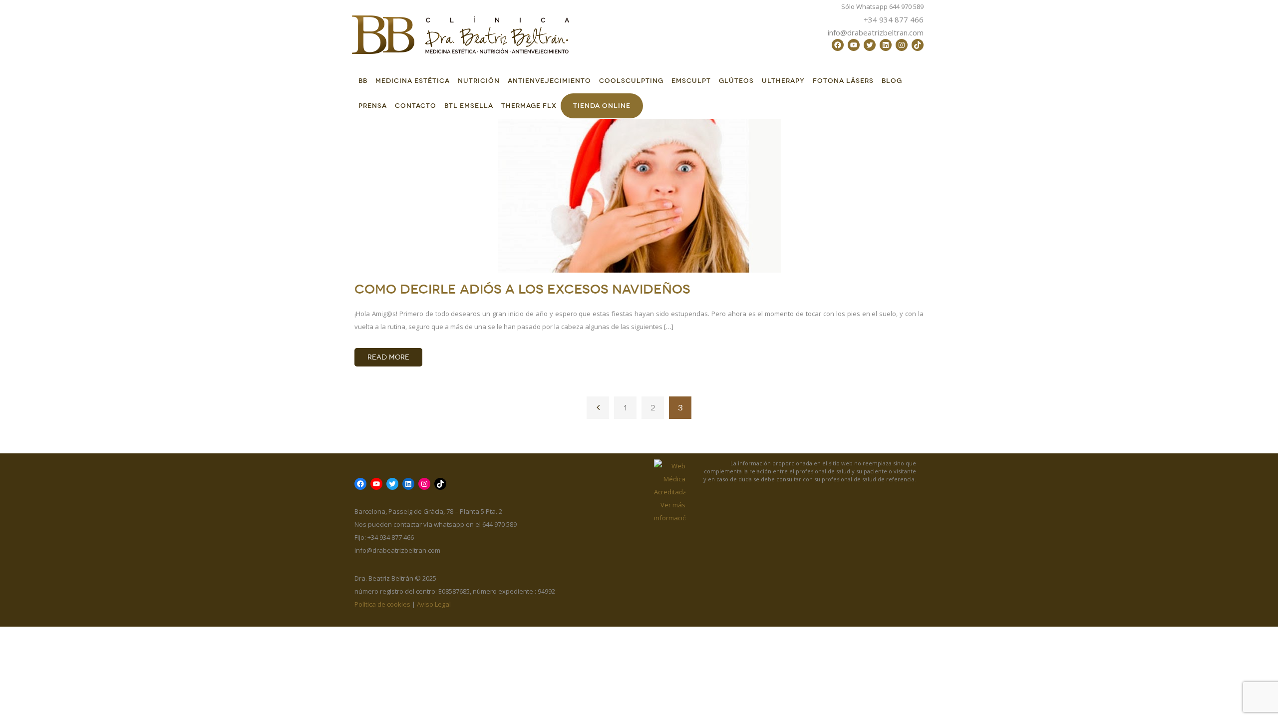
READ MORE (388, 357)
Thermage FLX (529, 105)
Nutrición (479, 80)
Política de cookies (382, 604)
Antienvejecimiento (549, 80)
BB (362, 80)
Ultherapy (783, 80)
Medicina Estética (412, 80)
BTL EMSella (468, 105)
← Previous (598, 407)
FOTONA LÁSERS (843, 80)
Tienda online (602, 105)
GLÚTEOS (736, 80)
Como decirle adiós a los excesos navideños (522, 289)
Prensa (372, 105)
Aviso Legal (434, 604)
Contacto (415, 105)
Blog (892, 80)
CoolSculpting (631, 80)
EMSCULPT (691, 80)
